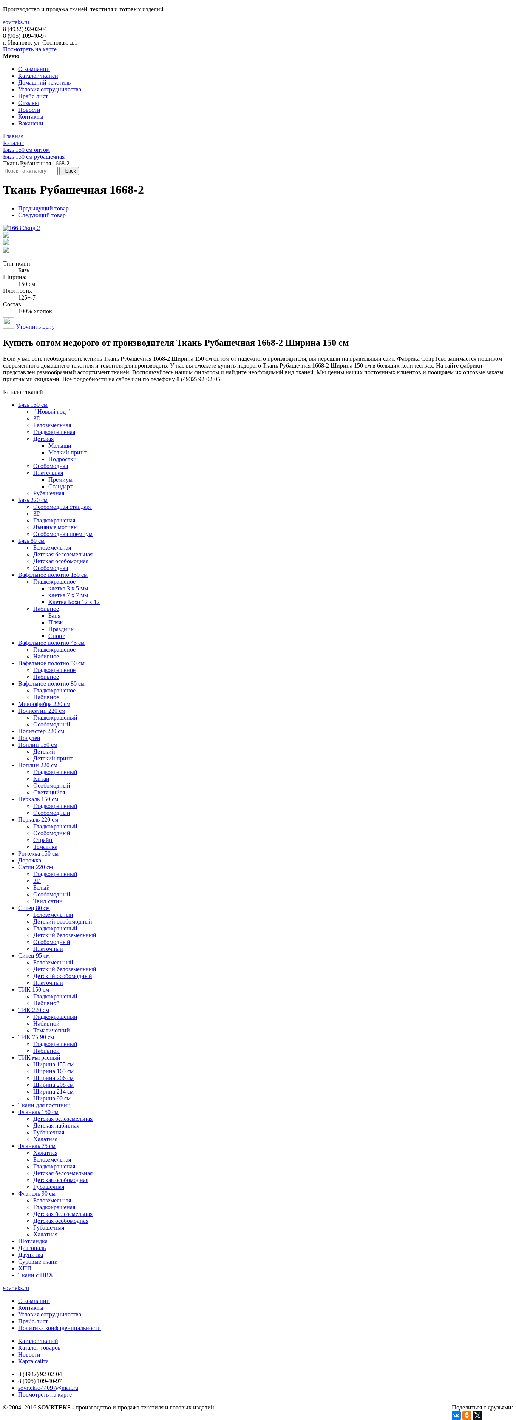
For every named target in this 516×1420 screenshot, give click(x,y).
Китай (41, 779)
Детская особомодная (60, 561)
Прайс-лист (33, 96)
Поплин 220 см (37, 765)
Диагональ (32, 1248)
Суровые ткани (38, 1261)
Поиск (69, 171)
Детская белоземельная (63, 554)
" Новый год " (51, 411)
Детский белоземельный (64, 935)
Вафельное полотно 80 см (51, 683)
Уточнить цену (34, 326)
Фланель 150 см (38, 1112)
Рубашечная (48, 493)
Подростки (62, 459)
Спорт (56, 636)
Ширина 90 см (52, 1098)
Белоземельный (53, 915)
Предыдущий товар (43, 208)
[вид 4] (6, 235)
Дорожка (29, 860)
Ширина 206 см (53, 1078)
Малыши (59, 445)
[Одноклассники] (466, 1415)
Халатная (45, 1139)
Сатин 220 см (35, 867)
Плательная (48, 473)
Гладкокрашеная (54, 432)
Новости (29, 110)
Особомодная (50, 466)
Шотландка (33, 1241)
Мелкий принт (67, 452)
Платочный (48, 949)
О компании (34, 69)
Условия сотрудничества (49, 89)
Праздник (61, 629)
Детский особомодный (62, 921)
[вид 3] (6, 250)
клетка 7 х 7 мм (68, 595)
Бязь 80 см (31, 541)
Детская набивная (56, 1125)
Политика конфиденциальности (59, 1328)
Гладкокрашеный (55, 717)
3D (37, 418)
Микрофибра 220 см (44, 704)
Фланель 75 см (37, 1146)
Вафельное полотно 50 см (51, 663)
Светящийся (49, 792)
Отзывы (28, 103)
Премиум (60, 479)
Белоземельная (52, 425)
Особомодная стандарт (62, 507)
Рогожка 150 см (38, 853)
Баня (54, 615)
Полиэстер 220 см (41, 731)
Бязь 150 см (33, 405)
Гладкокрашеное (54, 581)
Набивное (46, 609)
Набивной (46, 1003)
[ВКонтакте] (456, 1415)
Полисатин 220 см (41, 711)
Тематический (51, 1030)
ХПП (25, 1268)
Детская (43, 439)
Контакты (30, 116)
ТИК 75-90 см (36, 1037)
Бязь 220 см (33, 500)
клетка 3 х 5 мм (68, 588)
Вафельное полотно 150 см (53, 575)
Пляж (55, 622)
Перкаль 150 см (38, 799)
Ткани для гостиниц (44, 1105)
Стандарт (60, 486)
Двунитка (30, 1255)
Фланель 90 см (37, 1193)
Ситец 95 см (34, 955)
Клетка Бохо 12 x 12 (74, 602)
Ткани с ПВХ (35, 1275)
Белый (41, 887)
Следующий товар (42, 215)
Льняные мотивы (55, 527)
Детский (44, 751)
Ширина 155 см (53, 1064)
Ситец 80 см (34, 908)
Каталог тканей (38, 76)
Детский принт (53, 758)
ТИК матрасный (39, 1057)
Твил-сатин (48, 901)
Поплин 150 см (37, 745)
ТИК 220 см (33, 1010)
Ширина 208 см (53, 1085)
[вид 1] (6, 243)
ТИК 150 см (33, 989)
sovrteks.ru (16, 22)
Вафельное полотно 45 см (51, 643)
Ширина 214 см (53, 1091)
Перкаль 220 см (38, 819)
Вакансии (30, 123)
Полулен (29, 738)
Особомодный (51, 724)
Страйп (43, 840)
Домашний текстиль (44, 82)
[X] (477, 1415)
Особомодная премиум (63, 534)
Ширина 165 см (53, 1071)
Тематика (45, 847)
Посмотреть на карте (30, 49)
